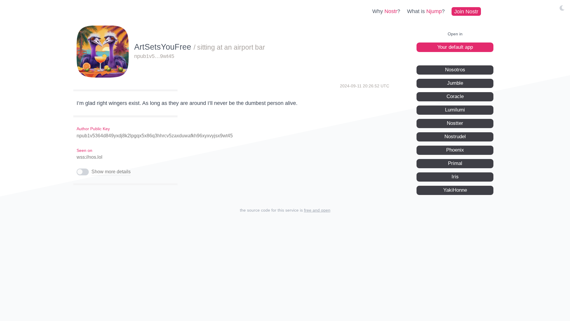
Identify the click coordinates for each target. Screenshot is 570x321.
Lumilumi (455, 110)
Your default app (455, 47)
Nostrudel (455, 136)
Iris (455, 177)
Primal (455, 163)
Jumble (455, 83)
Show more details (111, 171)
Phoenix (455, 150)
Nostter (455, 123)
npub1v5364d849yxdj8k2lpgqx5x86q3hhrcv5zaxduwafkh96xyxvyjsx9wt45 (155, 135)
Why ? (386, 11)
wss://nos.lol (89, 157)
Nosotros (455, 70)
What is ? (426, 11)
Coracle (455, 96)
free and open (317, 210)
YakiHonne (455, 190)
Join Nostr (466, 11)
